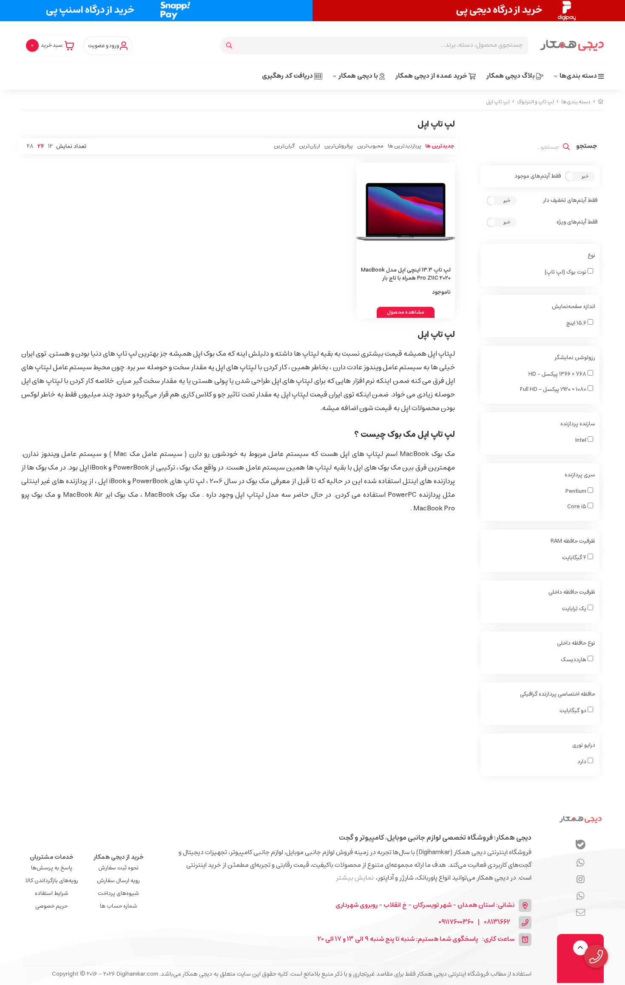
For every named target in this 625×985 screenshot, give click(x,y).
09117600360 (456, 922)
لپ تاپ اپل (498, 101)
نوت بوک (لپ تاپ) (566, 272)
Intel (581, 440)
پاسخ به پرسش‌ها (51, 868)
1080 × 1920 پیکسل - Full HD (554, 389)
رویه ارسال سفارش (118, 881)
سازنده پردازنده (577, 424)
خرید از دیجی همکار (119, 857)
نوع (591, 255)
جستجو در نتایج (586, 147)
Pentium (576, 491)
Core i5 (577, 507)
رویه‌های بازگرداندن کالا (51, 881)
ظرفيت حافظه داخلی (571, 592)
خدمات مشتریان (52, 857)
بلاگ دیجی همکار (511, 76)
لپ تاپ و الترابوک (535, 101)
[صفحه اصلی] (601, 101)
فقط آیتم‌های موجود (537, 176)
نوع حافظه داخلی (576, 643)
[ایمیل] (580, 913)
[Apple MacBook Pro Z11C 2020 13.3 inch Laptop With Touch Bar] (405, 212)
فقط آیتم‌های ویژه (577, 222)
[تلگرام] (580, 880)
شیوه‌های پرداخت (118, 893)
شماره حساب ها (118, 906)
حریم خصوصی (51, 906)
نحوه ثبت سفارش (118, 868)
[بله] (580, 846)
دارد (582, 762)
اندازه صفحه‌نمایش (573, 306)
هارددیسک (574, 660)
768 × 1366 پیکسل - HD (558, 374)
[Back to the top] (580, 947)
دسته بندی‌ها (579, 76)
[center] (230, 45)
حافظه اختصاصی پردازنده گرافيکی (557, 694)
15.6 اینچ (577, 323)
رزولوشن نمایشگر (574, 357)
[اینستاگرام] (580, 897)
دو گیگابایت (574, 711)
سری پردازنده (580, 475)
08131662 (497, 922)
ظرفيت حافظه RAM (573, 541)
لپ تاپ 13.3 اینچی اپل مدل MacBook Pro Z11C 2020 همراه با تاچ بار (406, 274)
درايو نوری (583, 745)
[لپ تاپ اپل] (580, 819)
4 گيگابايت (575, 558)
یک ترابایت (575, 609)
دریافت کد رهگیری (288, 76)
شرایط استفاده (51, 893)
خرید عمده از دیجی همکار (432, 76)
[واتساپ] (580, 863)
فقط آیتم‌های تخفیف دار (570, 200)
